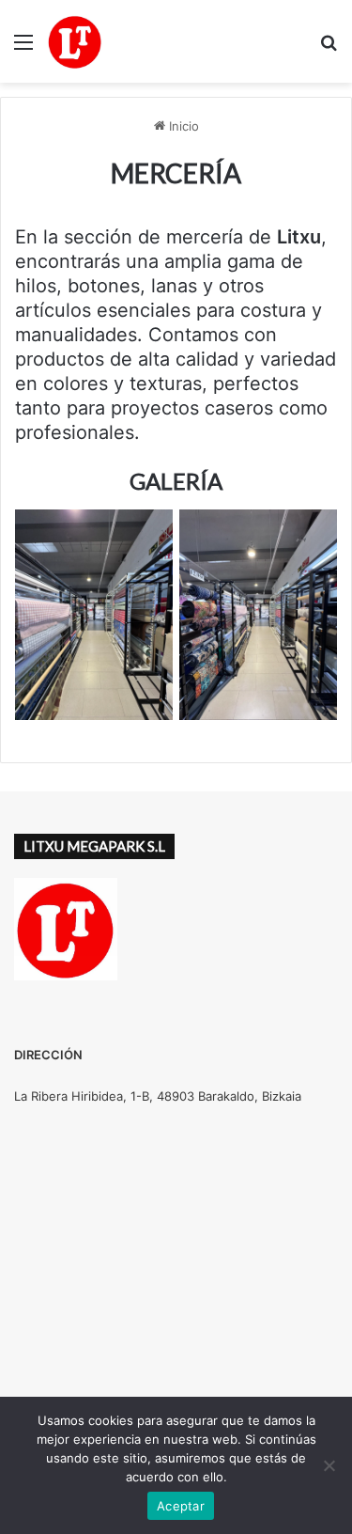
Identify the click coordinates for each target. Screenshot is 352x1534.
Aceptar (181, 1505)
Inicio (182, 125)
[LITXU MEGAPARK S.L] (75, 41)
